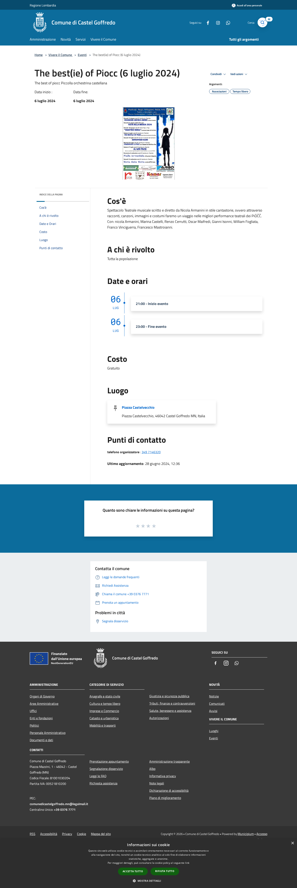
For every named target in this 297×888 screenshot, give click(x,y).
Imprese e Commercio (104, 710)
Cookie (81, 833)
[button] (148, 880)
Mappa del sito (101, 833)
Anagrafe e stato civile (105, 696)
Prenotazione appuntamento (109, 761)
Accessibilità (48, 833)
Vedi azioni (237, 74)
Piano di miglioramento (165, 797)
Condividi (216, 74)
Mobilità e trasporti (103, 725)
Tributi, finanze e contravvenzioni (172, 703)
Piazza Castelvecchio (138, 407)
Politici (34, 725)
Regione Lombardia (43, 5)
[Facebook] (206, 22)
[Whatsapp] (226, 22)
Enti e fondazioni (41, 718)
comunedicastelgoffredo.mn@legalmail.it (59, 803)
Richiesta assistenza (103, 783)
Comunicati (217, 703)
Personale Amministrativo (47, 732)
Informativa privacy (162, 776)
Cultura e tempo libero (105, 703)
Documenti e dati (41, 740)
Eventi (82, 54)
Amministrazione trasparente (169, 761)
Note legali (156, 783)
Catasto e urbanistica (104, 718)
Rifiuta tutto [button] (164, 871)
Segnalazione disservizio (106, 768)
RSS (32, 833)
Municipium (246, 833)
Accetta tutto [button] (133, 871)
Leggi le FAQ (98, 776)
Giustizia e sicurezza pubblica (169, 696)
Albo (152, 768)
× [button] (292, 843)
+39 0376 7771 (65, 809)
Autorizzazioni (159, 717)
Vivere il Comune (60, 54)
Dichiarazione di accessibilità (169, 790)
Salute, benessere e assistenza (170, 710)
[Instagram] (216, 22)
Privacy (67, 833)
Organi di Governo (42, 696)
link (187, 863)
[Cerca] (262, 22)
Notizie (214, 696)
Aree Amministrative (44, 703)
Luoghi (213, 730)
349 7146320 (151, 452)
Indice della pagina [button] (51, 194)
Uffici (33, 710)
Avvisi (213, 710)
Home (39, 54)
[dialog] (148, 863)
